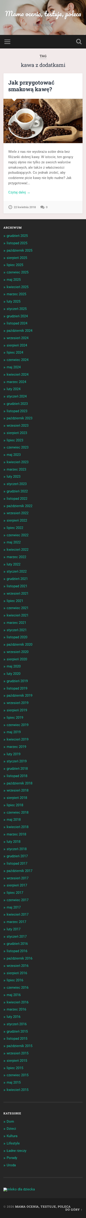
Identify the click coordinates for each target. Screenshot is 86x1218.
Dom (10, 1121)
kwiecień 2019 (17, 739)
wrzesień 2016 (17, 966)
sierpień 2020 (17, 659)
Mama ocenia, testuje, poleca (43, 13)
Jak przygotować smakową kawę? (31, 86)
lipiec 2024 (15, 352)
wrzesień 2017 (17, 878)
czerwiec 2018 (17, 812)
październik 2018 (19, 783)
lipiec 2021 (15, 601)
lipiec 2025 (15, 265)
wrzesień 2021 (17, 593)
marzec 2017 (16, 922)
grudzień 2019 (17, 681)
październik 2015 (19, 1046)
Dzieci (11, 1129)
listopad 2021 (17, 586)
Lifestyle (13, 1143)
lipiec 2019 (15, 717)
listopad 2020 (17, 637)
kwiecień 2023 (17, 462)
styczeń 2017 (17, 936)
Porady (12, 1158)
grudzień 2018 (17, 769)
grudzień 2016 (17, 944)
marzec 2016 (16, 1009)
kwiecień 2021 (17, 615)
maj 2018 (14, 820)
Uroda (11, 1165)
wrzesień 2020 (17, 652)
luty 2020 (13, 674)
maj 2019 (14, 732)
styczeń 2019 (17, 761)
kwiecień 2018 (17, 827)
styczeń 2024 (17, 396)
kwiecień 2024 (17, 374)
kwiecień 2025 (17, 287)
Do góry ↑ (74, 1209)
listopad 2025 (17, 243)
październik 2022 (19, 506)
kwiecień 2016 (17, 1002)
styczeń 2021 (17, 630)
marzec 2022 (16, 557)
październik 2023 (19, 418)
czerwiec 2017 (17, 900)
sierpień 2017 (17, 885)
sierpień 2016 (17, 973)
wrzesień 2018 (17, 790)
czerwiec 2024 (17, 360)
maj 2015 (14, 1082)
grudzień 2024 (17, 316)
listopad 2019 (17, 688)
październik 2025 (19, 250)
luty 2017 (13, 929)
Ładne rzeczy (16, 1151)
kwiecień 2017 (17, 914)
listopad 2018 (17, 776)
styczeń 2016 (17, 1024)
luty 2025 (13, 301)
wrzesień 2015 (17, 1053)
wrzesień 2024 (17, 338)
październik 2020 (19, 644)
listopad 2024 (17, 323)
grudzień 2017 (17, 856)
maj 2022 (14, 542)
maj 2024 (14, 367)
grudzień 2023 (17, 404)
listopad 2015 (17, 1038)
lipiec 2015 (15, 1068)
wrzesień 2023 (17, 425)
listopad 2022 (17, 499)
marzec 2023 (16, 469)
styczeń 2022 (17, 571)
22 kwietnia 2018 (25, 207)
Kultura (12, 1136)
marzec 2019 (16, 747)
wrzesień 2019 (17, 703)
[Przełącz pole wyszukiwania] (79, 41)
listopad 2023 (17, 411)
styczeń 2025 (17, 309)
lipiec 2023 (15, 440)
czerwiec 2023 (17, 447)
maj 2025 (14, 280)
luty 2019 (13, 754)
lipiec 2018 (15, 805)
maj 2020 (14, 666)
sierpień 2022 (17, 520)
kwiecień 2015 (17, 1090)
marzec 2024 (16, 382)
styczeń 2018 (17, 849)
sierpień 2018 (17, 798)
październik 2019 (19, 695)
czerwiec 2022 (17, 535)
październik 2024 (19, 331)
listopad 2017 (17, 863)
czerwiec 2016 (17, 987)
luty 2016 (13, 1017)
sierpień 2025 (17, 258)
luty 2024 (13, 389)
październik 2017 (19, 871)
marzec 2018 (16, 834)
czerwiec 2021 (17, 608)
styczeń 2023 (17, 484)
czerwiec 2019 (17, 725)
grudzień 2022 (17, 491)
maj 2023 (14, 455)
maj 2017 (14, 907)
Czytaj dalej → (19, 192)
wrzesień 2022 (17, 513)
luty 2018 (13, 842)
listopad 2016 (17, 951)
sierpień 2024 (17, 345)
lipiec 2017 (15, 893)
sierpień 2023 (17, 433)
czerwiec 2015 (17, 1075)
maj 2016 (14, 995)
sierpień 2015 (17, 1061)
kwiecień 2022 (17, 550)
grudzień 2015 (17, 1031)
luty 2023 (13, 476)
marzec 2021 (16, 623)
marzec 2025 (16, 294)
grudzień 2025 (17, 236)
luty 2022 (13, 564)
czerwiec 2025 (17, 272)
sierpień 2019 (17, 710)
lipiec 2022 (15, 528)
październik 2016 (19, 958)
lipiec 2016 (15, 980)
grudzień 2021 (17, 579)
